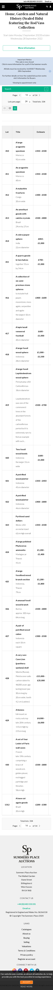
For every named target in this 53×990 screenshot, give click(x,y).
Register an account (26, 959)
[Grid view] (10, 108)
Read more (26, 987)
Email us (26, 908)
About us (26, 933)
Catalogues (26, 929)
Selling (26, 942)
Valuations (26, 946)
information (26, 48)
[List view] (4, 108)
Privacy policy (26, 955)
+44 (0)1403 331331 (26, 904)
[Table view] (15, 108)
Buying (26, 938)
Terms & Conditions (26, 950)
